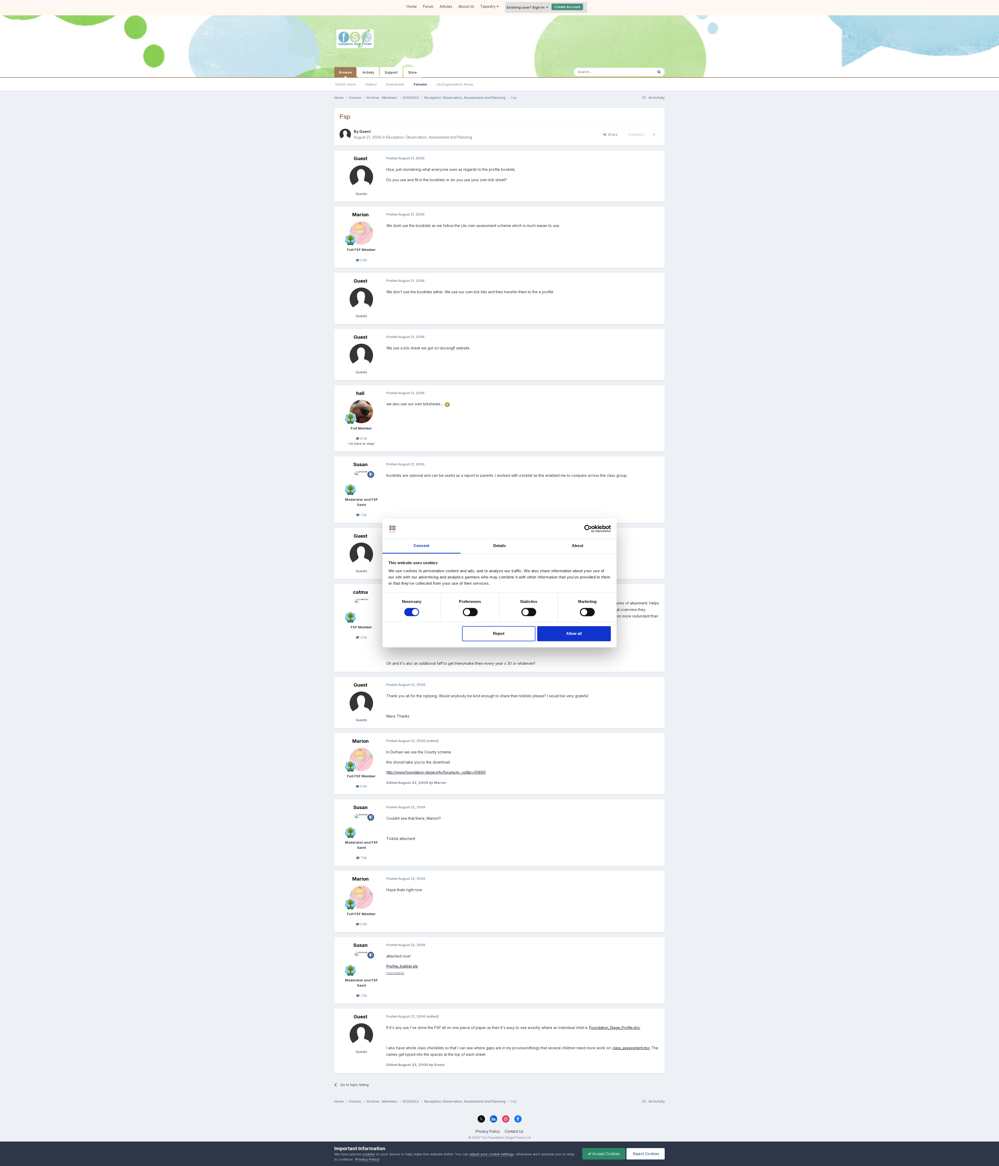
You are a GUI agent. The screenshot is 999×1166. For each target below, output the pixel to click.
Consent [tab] (421, 546)
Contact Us (514, 1131)
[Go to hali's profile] (361, 411)
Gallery (371, 84)
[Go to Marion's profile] (361, 233)
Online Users (345, 84)
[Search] (659, 72)
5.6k (363, 260)
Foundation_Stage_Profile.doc (614, 1027)
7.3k (363, 515)
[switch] (470, 612)
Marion (360, 214)
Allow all (574, 633)
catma (360, 592)
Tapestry (488, 6)
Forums (420, 84)
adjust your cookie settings (492, 1154)
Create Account (567, 7)
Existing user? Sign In (526, 7)
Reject (498, 633)
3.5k (363, 637)
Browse (345, 72)
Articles (446, 6)
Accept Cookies (605, 1153)
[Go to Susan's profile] (361, 482)
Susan (360, 464)
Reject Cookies (645, 1153)
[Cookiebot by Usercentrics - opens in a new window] (588, 528)
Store (412, 72)
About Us (466, 6)
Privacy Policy (488, 1131)
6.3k (363, 438)
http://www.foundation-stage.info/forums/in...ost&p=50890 (436, 772)
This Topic (638, 72)
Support (391, 72)
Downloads (395, 84)
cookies (368, 1154)
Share (612, 134)
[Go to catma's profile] (361, 610)
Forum (428, 6)
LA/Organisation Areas (454, 84)
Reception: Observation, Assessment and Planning (429, 137)
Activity (368, 72)
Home (412, 6)
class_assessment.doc (631, 1048)
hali (360, 393)
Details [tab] (499, 546)
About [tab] (577, 546)
